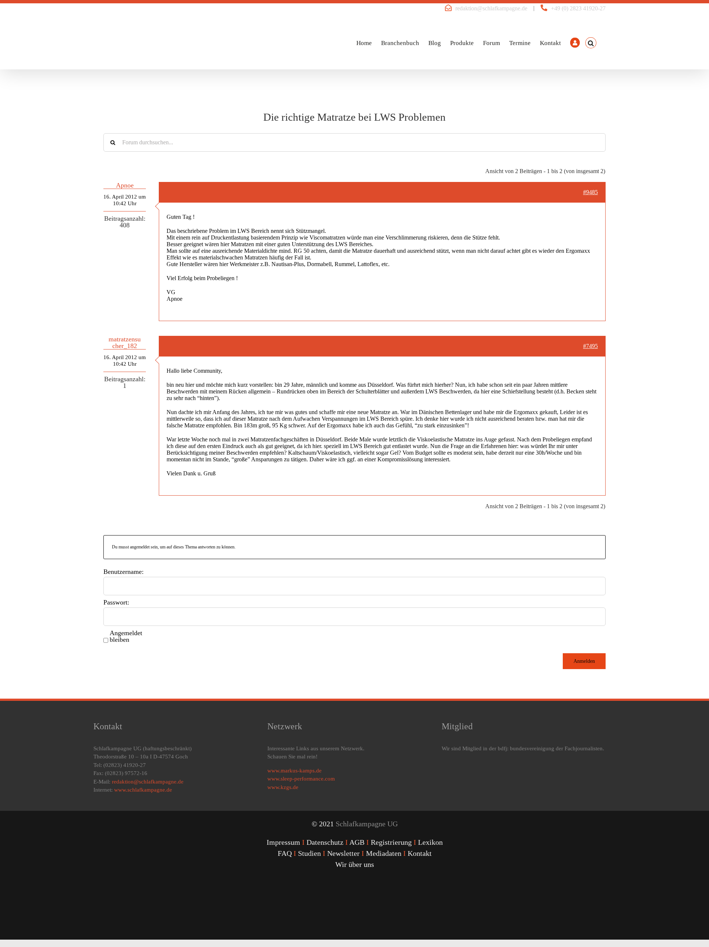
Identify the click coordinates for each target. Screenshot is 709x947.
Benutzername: (123, 571)
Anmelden (584, 661)
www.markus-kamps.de (294, 771)
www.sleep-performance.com (301, 779)
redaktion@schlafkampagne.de (491, 8)
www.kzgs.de (282, 787)
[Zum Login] (575, 43)
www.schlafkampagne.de (143, 790)
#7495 (590, 346)
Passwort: (116, 602)
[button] (590, 43)
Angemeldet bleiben (126, 636)
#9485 (590, 192)
